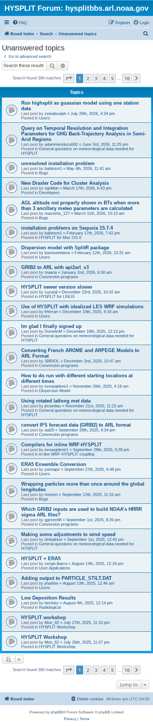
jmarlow (51, 583)
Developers (49, 192)
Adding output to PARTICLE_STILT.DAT (66, 578)
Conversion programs (58, 277)
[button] (68, 78)
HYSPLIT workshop (43, 617)
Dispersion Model (54, 390)
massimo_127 (57, 213)
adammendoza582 (61, 144)
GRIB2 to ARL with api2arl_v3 (55, 267)
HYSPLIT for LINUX (57, 296)
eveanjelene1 (56, 386)
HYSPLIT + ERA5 (41, 558)
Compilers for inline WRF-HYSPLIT (61, 444)
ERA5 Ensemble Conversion (53, 464)
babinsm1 (53, 168)
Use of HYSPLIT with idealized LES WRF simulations (82, 306)
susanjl (51, 292)
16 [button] (127, 78)
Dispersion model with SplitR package (65, 247)
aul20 (49, 430)
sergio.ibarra (56, 563)
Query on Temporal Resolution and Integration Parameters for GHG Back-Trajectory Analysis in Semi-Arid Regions (83, 133)
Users (44, 118)
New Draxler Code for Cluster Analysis (65, 183)
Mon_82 (52, 622)
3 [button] (96, 78)
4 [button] (104, 78)
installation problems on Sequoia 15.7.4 (67, 228)
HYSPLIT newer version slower (56, 287)
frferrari (51, 311)
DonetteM (53, 331)
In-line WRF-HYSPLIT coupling (66, 454)
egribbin (52, 188)
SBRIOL (52, 361)
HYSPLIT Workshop (57, 627)
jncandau (53, 406)
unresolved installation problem (58, 163)
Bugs (43, 173)
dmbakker (54, 539)
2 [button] (88, 78)
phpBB (57, 712)
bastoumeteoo (57, 252)
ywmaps (52, 469)
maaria (51, 272)
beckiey (52, 603)
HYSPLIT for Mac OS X (60, 237)
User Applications (54, 568)
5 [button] (112, 78)
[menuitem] (19, 22)
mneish (51, 494)
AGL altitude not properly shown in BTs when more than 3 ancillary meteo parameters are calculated (80, 205)
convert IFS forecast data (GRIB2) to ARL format (76, 425)
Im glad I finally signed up (51, 326)
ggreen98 (53, 520)
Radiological (50, 607)
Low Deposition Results (48, 598)
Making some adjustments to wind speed (68, 534)
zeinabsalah (55, 113)
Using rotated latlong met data (56, 401)
